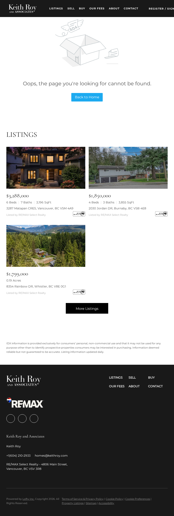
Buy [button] (82, 8)
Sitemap (91, 503)
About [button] (114, 8)
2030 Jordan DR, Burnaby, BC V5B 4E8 (117, 208)
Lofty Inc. (28, 498)
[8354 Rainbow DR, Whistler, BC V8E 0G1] (45, 246)
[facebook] (10, 418)
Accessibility (106, 503)
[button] (22, 8)
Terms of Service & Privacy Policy (83, 498)
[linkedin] (22, 418)
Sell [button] (71, 8)
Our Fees (97, 8)
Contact (131, 8)
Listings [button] (56, 8)
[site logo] (23, 382)
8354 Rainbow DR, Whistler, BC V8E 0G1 (36, 286)
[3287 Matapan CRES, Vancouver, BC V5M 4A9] (45, 168)
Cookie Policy (114, 498)
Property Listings (73, 503)
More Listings (87, 309)
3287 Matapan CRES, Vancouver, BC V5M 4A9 (39, 208)
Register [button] (156, 8)
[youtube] (34, 418)
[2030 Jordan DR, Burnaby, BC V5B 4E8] (128, 168)
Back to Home (87, 97)
